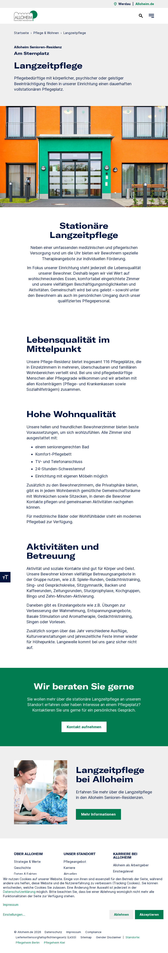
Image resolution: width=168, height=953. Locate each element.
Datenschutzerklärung (19, 892)
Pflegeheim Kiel (54, 942)
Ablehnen (121, 914)
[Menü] (151, 16)
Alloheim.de (144, 4)
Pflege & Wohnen (46, 33)
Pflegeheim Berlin (28, 942)
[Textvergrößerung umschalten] (5, 577)
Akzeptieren (149, 914)
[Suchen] (141, 16)
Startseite (21, 33)
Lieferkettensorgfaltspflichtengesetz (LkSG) (46, 937)
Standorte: (133, 937)
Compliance (93, 932)
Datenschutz (53, 932)
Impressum (73, 932)
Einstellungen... (14, 914)
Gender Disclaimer (108, 937)
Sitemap (86, 937)
